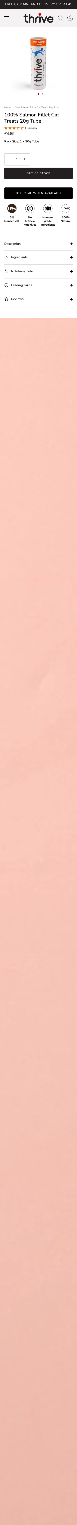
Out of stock (38, 173)
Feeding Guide (21, 285)
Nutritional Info (21, 271)
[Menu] (7, 18)
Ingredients (19, 257)
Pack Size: (11, 141)
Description (12, 244)
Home (7, 107)
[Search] (60, 18)
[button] (14, 128)
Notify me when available (38, 193)
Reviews (17, 299)
